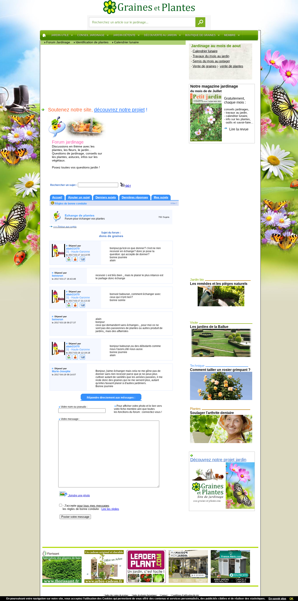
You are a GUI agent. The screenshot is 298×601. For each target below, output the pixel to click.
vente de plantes (231, 66)
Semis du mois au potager (211, 61)
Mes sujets (161, 197)
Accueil (57, 197)
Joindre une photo (79, 495)
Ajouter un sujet (79, 197)
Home (44, 35)
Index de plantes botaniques (144, 595)
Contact (164, 595)
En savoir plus (277, 598)
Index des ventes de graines (116, 595)
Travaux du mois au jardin (211, 56)
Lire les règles (110, 509)
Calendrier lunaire (205, 51)
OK (291, 598)
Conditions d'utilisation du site (185, 595)
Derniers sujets (106, 197)
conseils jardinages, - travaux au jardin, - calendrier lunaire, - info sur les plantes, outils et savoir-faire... (221, 107)
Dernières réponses (135, 197)
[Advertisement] (114, 75)
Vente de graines (204, 66)
